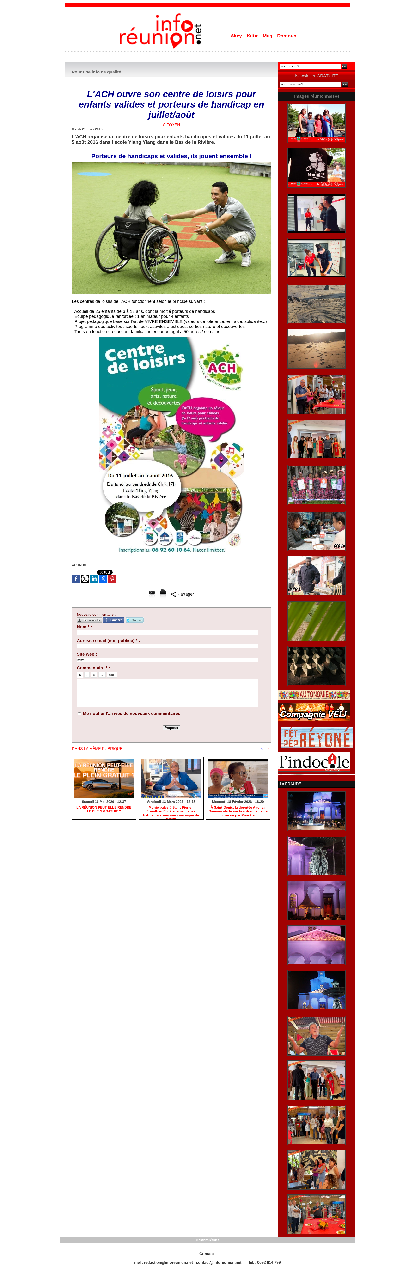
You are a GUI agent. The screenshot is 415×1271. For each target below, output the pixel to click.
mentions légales (207, 1240)
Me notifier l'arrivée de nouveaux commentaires (131, 713)
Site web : (87, 654)
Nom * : (84, 626)
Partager (185, 594)
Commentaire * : (93, 668)
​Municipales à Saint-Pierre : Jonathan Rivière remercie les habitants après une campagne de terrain (171, 811)
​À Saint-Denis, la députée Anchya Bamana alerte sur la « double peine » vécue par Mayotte (238, 811)
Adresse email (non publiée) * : (108, 640)
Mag (268, 35)
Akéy (237, 35)
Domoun (286, 35)
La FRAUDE (290, 784)
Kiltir (253, 35)
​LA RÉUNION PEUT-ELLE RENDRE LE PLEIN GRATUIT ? (103, 809)
